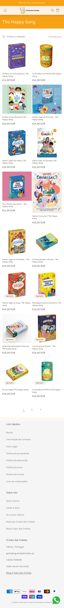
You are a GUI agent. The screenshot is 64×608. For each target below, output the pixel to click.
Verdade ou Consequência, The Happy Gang (15, 74)
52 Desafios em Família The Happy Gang (46, 74)
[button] (5, 10)
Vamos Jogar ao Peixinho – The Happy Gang (45, 118)
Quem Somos (13, 500)
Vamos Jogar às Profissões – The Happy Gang (16, 260)
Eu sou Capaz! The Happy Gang (15, 389)
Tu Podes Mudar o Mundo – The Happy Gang (45, 260)
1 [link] (23, 409)
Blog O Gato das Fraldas (18, 528)
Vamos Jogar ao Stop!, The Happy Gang (16, 304)
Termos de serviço (15, 474)
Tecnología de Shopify (43, 602)
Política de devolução (17, 460)
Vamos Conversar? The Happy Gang (45, 217)
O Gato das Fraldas (26, 602)
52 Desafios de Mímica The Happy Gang (46, 390)
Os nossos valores (15, 514)
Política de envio (14, 467)
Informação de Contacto (18, 439)
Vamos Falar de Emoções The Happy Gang (44, 161)
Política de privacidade (17, 453)
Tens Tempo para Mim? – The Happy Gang (14, 205)
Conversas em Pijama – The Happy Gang (44, 347)
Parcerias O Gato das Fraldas (20, 521)
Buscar (9, 432)
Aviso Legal (12, 446)
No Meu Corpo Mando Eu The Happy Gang (14, 118)
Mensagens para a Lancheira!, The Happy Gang (46, 304)
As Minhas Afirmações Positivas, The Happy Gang (15, 347)
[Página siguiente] (40, 409)
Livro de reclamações (16, 481)
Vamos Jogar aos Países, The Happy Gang (14, 161)
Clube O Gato (13, 507)
